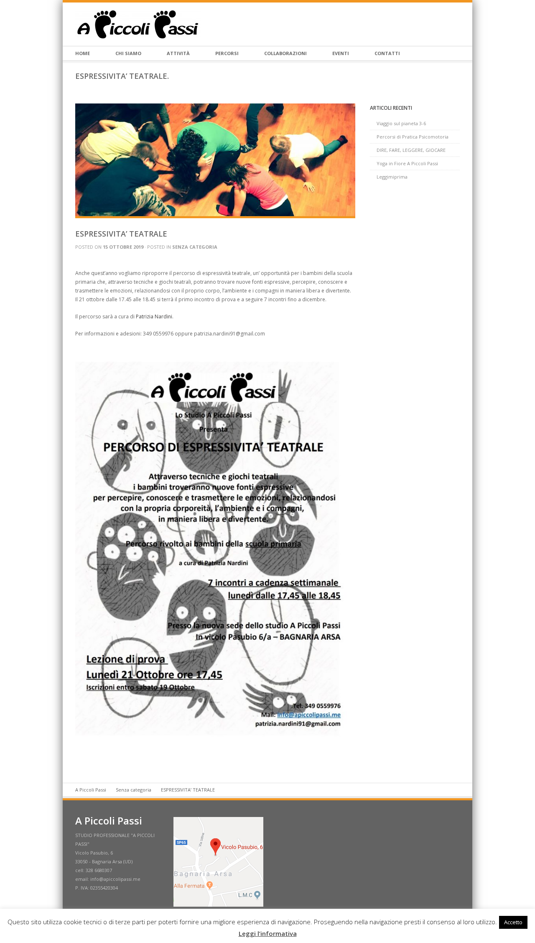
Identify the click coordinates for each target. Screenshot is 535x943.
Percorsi (227, 53)
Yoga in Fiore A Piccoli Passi (407, 163)
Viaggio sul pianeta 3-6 (401, 123)
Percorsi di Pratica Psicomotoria (412, 137)
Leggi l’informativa (268, 933)
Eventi (340, 53)
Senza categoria (194, 247)
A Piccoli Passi (90, 790)
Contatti (387, 53)
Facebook (456, 24)
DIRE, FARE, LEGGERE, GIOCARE (411, 150)
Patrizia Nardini (154, 316)
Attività (178, 53)
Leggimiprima (392, 177)
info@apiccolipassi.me (115, 879)
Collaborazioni (285, 53)
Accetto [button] (513, 922)
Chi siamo (128, 53)
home (82, 53)
